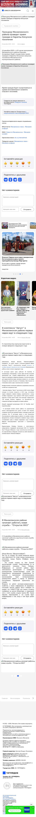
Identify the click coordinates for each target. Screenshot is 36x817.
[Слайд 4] (20, 274)
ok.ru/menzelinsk (20, 138)
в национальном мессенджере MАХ (16, 112)
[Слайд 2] (15, 274)
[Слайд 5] (22, 274)
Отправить (27, 209)
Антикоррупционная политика (9, 795)
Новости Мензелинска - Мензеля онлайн (16, 133)
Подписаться (15, 811)
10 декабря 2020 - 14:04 (8, 529)
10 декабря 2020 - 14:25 (8, 337)
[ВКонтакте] (6, 180)
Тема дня (7, 322)
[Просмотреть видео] (8, 293)
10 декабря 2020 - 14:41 (8, 44)
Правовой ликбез (11, 26)
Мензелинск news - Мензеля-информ (17, 127)
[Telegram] (15, 180)
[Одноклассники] (10, 180)
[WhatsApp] (20, 180)
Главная (5, 698)
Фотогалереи (15, 698)
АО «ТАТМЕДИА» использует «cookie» (9, 798)
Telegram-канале (21, 102)
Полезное (26, 698)
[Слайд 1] (13, 274)
